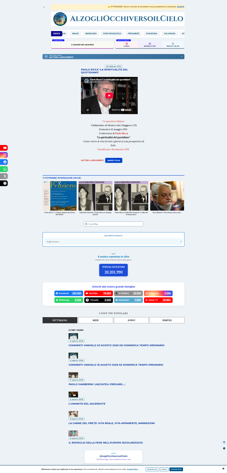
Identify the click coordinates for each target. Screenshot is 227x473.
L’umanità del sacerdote (82, 45)
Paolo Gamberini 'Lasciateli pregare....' (97, 384)
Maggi (63, 34)
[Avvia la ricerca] (86, 224)
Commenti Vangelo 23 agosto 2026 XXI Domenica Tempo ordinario (116, 345)
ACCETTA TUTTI (176, 469)
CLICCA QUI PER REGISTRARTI (181, 7)
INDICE (56, 33)
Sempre (167, 320)
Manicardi (78, 34)
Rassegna (139, 34)
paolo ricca (114, 160)
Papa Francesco (100, 34)
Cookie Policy (132, 469)
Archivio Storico (113, 236)
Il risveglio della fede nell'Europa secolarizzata (106, 442)
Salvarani (157, 34)
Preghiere (121, 34)
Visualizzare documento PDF (113, 149)
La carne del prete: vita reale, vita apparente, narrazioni (112, 423)
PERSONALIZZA (152, 469)
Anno (131, 320)
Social (173, 34)
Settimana (60, 320)
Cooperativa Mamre (113, 121)
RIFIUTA (164, 469)
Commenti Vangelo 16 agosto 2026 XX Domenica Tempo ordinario (116, 364)
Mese (96, 320)
